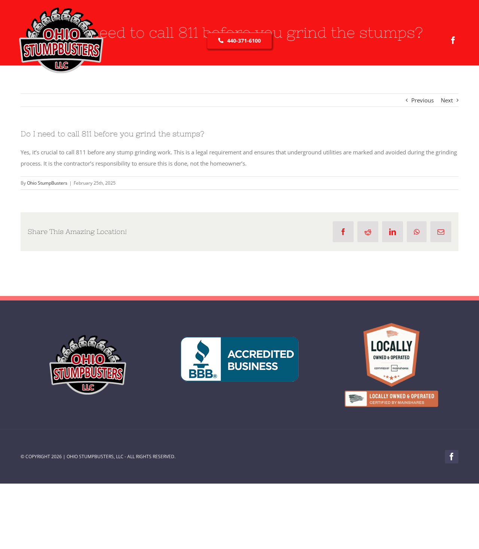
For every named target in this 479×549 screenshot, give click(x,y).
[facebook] (453, 40)
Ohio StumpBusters (47, 183)
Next (447, 100)
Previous (422, 100)
